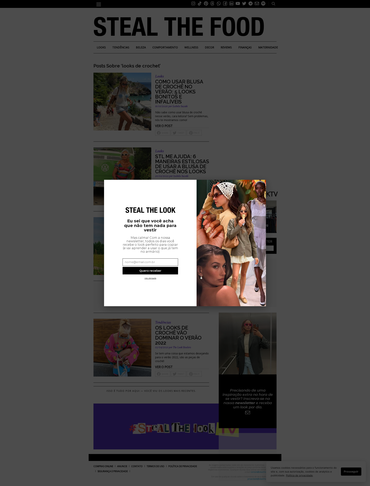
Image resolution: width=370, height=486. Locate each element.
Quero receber (150, 270)
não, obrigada (150, 278)
